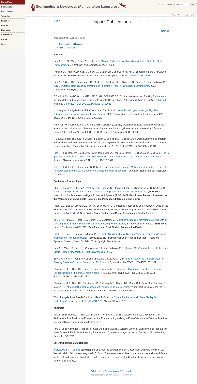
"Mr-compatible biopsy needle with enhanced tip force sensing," (98, 287)
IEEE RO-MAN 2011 (92, 301)
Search (128, 371)
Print (193, 15)
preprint (151, 213)
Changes (161, 4)
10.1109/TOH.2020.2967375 (139, 75)
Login (3, 44)
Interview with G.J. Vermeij (67, 350)
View (173, 15)
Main (56, 20)
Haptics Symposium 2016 (98, 252)
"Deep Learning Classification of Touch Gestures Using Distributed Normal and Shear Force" (101, 191)
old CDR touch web (67, 48)
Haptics (165, 31)
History (186, 15)
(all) (121, 371)
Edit (179, 15)
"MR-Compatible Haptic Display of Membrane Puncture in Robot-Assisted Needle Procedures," (102, 86)
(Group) (170, 4)
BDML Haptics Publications (70, 44)
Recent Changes (112, 371)
